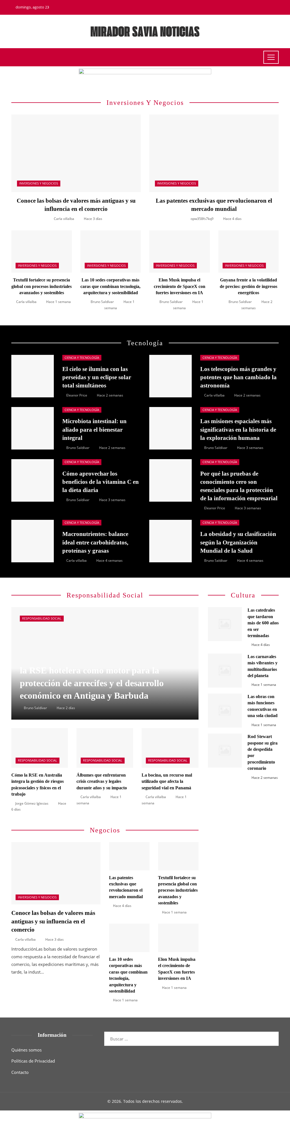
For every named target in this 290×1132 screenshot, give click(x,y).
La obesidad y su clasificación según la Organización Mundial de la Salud (238, 542)
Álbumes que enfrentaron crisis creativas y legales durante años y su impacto (101, 781)
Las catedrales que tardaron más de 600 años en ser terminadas (263, 623)
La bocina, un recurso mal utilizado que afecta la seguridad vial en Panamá (167, 781)
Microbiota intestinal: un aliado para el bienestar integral (94, 429)
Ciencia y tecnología (82, 358)
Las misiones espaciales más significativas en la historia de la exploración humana (238, 429)
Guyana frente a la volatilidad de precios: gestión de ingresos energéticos (248, 286)
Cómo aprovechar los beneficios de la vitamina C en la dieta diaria (100, 481)
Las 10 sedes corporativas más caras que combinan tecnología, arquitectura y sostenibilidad (110, 286)
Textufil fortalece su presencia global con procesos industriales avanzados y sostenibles (41, 286)
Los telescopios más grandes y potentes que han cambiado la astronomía (238, 377)
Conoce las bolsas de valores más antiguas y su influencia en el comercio (53, 921)
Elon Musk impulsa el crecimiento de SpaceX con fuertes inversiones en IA (179, 286)
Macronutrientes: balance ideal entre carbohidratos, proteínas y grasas (95, 542)
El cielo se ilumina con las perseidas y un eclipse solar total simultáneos (96, 377)
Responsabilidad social (41, 618)
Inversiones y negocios (38, 183)
